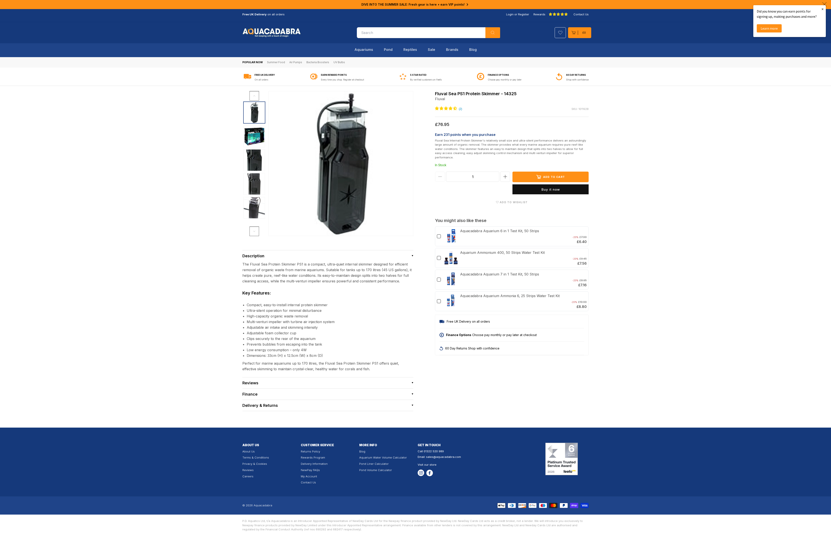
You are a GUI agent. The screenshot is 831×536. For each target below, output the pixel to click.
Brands (452, 49)
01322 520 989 (434, 451)
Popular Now (252, 62)
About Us (248, 451)
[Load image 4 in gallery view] (254, 184)
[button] (579, 32)
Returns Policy (310, 451)
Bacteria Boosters (317, 62)
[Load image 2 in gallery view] (254, 136)
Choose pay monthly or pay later (505, 79)
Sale (431, 49)
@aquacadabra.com (447, 457)
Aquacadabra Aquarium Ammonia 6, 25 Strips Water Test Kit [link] (510, 296)
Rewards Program (313, 457)
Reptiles (410, 49)
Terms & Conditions (255, 457)
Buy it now (550, 189)
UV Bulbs (339, 62)
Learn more (769, 28)
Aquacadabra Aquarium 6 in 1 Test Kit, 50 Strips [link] (499, 231)
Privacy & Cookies (254, 463)
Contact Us (581, 14)
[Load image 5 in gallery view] (254, 208)
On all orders (261, 79)
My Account (309, 476)
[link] (451, 236)
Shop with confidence (577, 79)
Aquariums (363, 49)
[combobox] (428, 32)
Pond (388, 49)
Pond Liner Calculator (374, 463)
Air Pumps (295, 62)
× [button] (822, 9)
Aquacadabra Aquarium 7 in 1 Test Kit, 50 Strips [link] (499, 274)
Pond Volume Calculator (375, 470)
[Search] (492, 32)
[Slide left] (254, 96)
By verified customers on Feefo (426, 79)
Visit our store (427, 464)
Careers (247, 476)
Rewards (539, 14)
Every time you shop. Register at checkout (342, 79)
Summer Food (276, 62)
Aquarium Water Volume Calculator (383, 457)
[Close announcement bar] (824, 4)
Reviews (248, 470)
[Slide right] (254, 231)
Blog (473, 49)
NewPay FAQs (310, 470)
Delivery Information (314, 463)
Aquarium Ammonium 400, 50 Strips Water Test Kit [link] (502, 252)
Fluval (440, 99)
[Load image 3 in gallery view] (254, 160)
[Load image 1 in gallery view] (254, 112)
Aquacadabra (263, 505)
